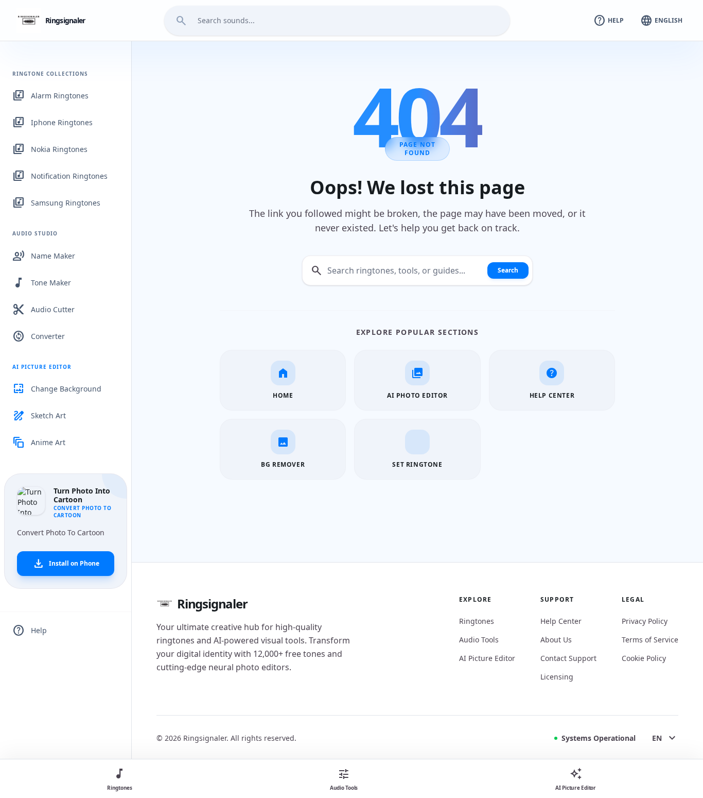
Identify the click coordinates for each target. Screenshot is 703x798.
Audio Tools (479, 639)
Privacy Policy (644, 621)
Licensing (556, 677)
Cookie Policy (644, 658)
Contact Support (568, 658)
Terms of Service (650, 639)
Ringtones (476, 621)
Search (508, 270)
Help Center (561, 621)
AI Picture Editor (487, 658)
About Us (556, 639)
